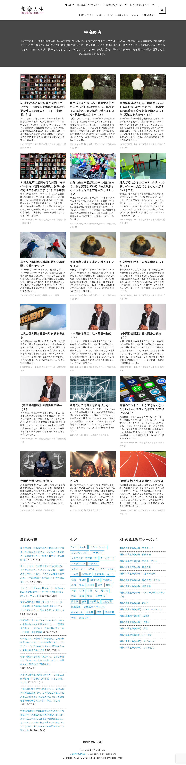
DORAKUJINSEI (78, 754)
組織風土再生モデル (94, 607)
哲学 (81, 585)
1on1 (74, 547)
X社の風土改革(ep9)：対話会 (134, 603)
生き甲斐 (94, 601)
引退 (89, 590)
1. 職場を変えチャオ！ (114, 5)
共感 (73, 585)
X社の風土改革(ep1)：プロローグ (136, 548)
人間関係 (99, 574)
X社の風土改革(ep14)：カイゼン (136, 635)
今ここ (110, 574)
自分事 (89, 612)
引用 (81, 590)
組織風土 (76, 607)
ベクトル (93, 563)
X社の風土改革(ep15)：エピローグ (137, 641)
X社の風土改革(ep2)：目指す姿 (135, 554)
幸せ (73, 590)
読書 (99, 612)
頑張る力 (84, 618)
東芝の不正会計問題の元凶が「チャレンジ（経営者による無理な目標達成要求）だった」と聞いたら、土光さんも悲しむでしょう (42, 606)
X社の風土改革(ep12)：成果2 (134, 622)
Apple (83, 547)
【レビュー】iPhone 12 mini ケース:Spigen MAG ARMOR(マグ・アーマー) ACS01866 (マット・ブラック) (42, 592)
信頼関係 (94, 579)
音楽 (73, 618)
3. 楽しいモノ (85, 15)
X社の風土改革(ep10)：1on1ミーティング (141, 609)
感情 (81, 596)
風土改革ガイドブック (87, 5)
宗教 (100, 585)
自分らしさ (77, 612)
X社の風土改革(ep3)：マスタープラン (139, 561)
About (68, 5)
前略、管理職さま (46, 510)
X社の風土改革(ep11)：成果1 (134, 616)
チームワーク (107, 558)
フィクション (78, 563)
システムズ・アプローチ (84, 558)
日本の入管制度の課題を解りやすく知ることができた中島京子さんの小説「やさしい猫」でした (42, 678)
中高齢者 (86, 574)
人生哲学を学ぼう (95, 510)
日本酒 (74, 601)
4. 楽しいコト (103, 15)
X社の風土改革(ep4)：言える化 (135, 567)
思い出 (104, 590)
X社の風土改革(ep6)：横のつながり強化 (140, 580)
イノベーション (98, 547)
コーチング (97, 552)
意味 (73, 596)
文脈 (89, 596)
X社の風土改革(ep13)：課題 (134, 628)
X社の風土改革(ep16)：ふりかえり (137, 647)
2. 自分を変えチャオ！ (140, 5)
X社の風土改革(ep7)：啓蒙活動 (135, 586)
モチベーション (106, 569)
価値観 (82, 579)
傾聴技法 (107, 579)
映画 (84, 601)
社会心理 (107, 601)
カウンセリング (79, 552)
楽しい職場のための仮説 (48, 295)
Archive (135, 15)
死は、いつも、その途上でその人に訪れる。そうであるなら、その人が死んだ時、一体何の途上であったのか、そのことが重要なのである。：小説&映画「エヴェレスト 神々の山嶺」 (42, 574)
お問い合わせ (148, 15)
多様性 (90, 585)
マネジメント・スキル (83, 569)
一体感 (74, 574)
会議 (73, 579)
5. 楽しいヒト (122, 15)
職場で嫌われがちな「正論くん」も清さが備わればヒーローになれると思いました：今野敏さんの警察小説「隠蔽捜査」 (42, 660)
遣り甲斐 (109, 612)
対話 (108, 585)
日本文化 (100, 596)
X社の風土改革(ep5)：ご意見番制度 (137, 573)
